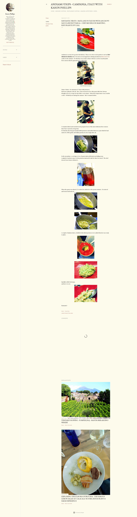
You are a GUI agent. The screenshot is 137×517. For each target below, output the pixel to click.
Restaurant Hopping (73, 11)
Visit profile (10, 42)
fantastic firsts (49, 24)
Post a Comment (68, 425)
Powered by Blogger (80, 512)
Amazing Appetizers (86, 11)
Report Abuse (7, 64)
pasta (47, 25)
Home (52, 11)
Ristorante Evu (105, 56)
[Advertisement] (85, 366)
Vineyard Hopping (60, 11)
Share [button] (47, 18)
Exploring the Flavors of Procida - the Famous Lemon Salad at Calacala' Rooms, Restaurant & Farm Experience (83, 498)
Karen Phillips (10, 14)
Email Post (67, 311)
